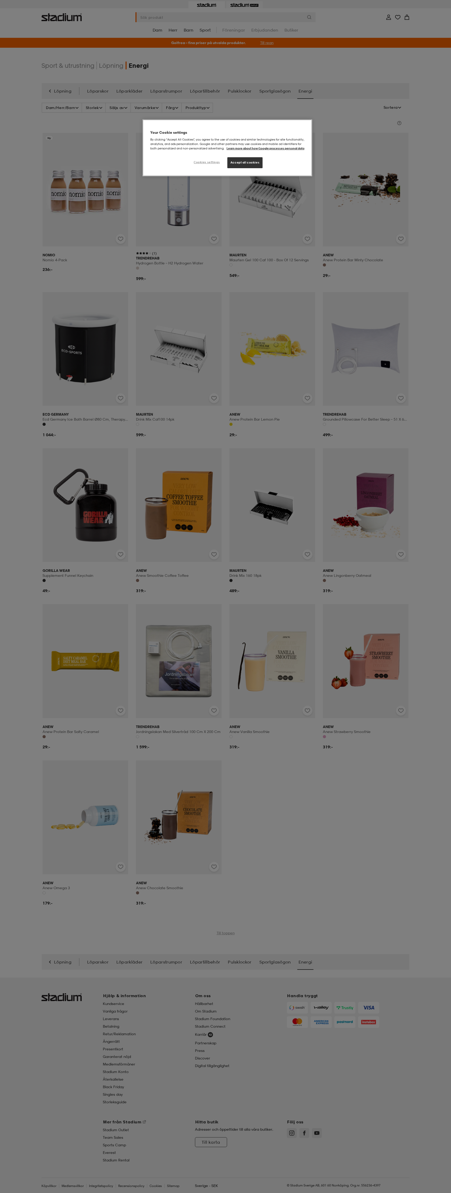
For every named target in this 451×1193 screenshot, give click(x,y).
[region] (227, 148)
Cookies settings (207, 162)
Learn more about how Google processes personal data (265, 148)
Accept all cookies (244, 162)
